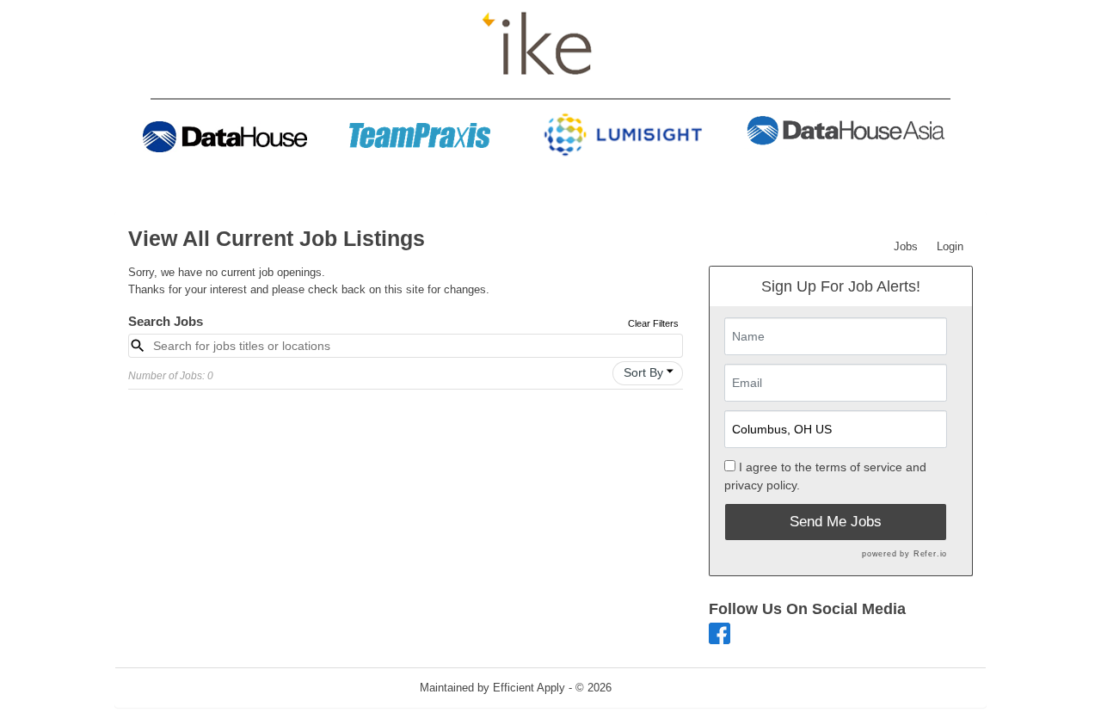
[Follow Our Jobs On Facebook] (719, 632)
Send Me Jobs (836, 521)
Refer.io (930, 554)
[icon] (670, 371)
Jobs (906, 246)
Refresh (662, 687)
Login (950, 246)
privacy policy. (762, 485)
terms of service (858, 467)
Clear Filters (653, 323)
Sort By (643, 372)
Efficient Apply (529, 687)
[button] (647, 373)
